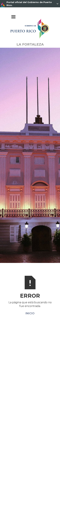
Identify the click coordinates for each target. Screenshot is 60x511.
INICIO (30, 313)
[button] (30, 17)
